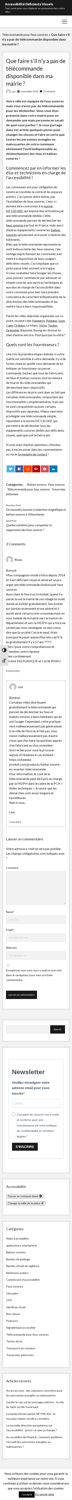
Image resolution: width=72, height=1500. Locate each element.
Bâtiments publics (17, 1273)
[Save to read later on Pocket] (45, 468)
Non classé (13, 1314)
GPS (9, 1300)
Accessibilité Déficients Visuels (29, 4)
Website (11, 947)
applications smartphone (21, 1245)
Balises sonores (36, 484)
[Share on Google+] (36, 468)
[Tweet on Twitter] (11, 468)
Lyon (61, 320)
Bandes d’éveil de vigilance (22, 1266)
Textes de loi (14, 1341)
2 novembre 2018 (29, 91)
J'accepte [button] (26, 1494)
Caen (9, 325)
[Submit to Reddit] (28, 468)
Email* (10, 929)
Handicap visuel (16, 1307)
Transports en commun (20, 1348)
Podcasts (12, 1320)
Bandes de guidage (18, 1259)
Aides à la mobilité (17, 1238)
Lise (14, 91)
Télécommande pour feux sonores (25, 34)
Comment (12, 867)
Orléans (19, 325)
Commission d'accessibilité (23, 1279)
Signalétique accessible (20, 1327)
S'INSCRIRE (25, 1147)
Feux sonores (56, 484)
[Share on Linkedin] (53, 468)
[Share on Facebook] (19, 468)
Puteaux (51, 320)
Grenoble (12, 330)
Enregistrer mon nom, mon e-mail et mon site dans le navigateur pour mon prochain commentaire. (34, 975)
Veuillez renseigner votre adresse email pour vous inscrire (30, 1088)
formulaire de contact (32, 454)
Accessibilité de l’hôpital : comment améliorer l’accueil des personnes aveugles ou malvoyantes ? (34, 1441)
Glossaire (12, 1293)
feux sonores (14, 225)
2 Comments (49, 91)
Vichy (43, 325)
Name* (10, 912)
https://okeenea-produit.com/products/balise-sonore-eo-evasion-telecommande (35, 764)
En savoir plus (44, 1494)
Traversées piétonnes (20, 1355)
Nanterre (38, 320)
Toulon (52, 325)
